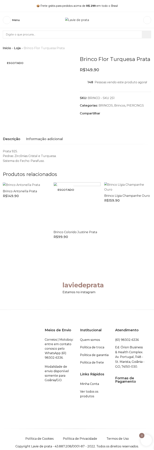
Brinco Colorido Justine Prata (75, 232)
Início (7, 48)
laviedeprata (83, 285)
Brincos (119, 105)
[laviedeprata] (55, 285)
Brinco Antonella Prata (20, 191)
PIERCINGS (135, 105)
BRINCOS (106, 105)
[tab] (11, 139)
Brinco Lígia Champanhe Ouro (127, 196)
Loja (17, 48)
